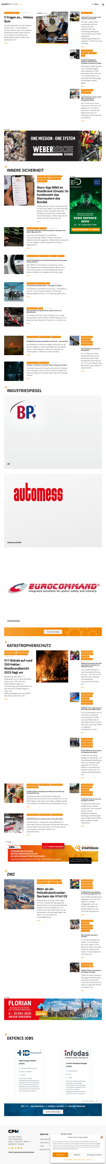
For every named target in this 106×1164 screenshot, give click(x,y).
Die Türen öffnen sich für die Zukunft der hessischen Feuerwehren (91, 751)
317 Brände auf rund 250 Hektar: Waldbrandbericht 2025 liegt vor (18, 666)
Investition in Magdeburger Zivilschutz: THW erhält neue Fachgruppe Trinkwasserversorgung (91, 61)
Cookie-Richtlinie (68, 1159)
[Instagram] (15, 1148)
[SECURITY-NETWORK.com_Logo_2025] (12, 4)
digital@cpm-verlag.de (16, 1144)
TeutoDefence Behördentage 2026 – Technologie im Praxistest (44, 285)
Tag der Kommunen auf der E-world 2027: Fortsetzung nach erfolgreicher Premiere (91, 98)
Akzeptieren (60, 1155)
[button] (102, 1137)
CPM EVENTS (44, 1142)
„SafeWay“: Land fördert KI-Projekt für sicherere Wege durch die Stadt (47, 365)
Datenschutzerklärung (79, 1159)
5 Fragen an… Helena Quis (18, 19)
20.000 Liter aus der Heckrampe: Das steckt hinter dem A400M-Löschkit (91, 708)
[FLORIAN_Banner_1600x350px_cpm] (53, 151)
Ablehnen (77, 1155)
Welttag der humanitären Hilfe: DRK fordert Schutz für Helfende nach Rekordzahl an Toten (91, 665)
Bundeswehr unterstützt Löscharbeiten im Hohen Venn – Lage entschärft (47, 341)
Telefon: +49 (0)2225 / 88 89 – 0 (19, 1141)
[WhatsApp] (9, 1148)
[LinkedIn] (18, 1148)
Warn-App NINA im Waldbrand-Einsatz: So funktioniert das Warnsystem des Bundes (52, 194)
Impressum (89, 1159)
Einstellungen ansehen (94, 1155)
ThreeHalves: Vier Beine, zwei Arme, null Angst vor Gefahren (91, 800)
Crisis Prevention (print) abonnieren (21, 1152)
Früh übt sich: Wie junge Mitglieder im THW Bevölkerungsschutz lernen (91, 893)
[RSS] (21, 1148)
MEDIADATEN (44, 1149)
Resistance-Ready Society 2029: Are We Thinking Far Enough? (91, 971)
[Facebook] (12, 1148)
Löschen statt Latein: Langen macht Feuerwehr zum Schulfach (91, 18)
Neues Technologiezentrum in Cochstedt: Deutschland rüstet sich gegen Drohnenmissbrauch (47, 261)
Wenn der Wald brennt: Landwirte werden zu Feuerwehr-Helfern (45, 819)
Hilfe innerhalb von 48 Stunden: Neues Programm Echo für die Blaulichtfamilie (44, 311)
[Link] (53, 462)
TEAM (42, 1146)
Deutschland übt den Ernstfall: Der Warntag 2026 (90, 349)
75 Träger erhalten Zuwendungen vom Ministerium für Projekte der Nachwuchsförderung (45, 792)
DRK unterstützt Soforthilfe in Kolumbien (89, 936)
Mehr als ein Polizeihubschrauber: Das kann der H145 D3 (52, 892)
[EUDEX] (86, 233)
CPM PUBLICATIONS (47, 1139)
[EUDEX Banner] (53, 1028)
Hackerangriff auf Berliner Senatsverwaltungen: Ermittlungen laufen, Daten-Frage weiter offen (46, 231)
